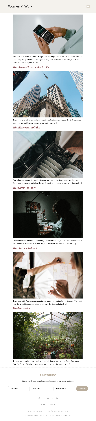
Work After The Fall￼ (24, 187)
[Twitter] (48, 398)
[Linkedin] (52, 398)
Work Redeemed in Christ (26, 127)
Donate (52, 404)
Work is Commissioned (25, 248)
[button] (88, 6)
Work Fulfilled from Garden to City (31, 67)
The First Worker (22, 308)
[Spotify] (57, 398)
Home (43, 404)
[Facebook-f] (39, 398)
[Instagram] (43, 398)
